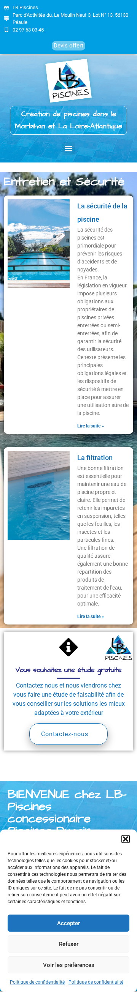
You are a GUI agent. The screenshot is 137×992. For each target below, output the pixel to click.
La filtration (95, 458)
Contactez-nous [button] (64, 734)
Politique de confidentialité (37, 982)
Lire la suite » (90, 426)
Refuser (68, 944)
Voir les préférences (68, 965)
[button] (125, 839)
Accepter (68, 923)
